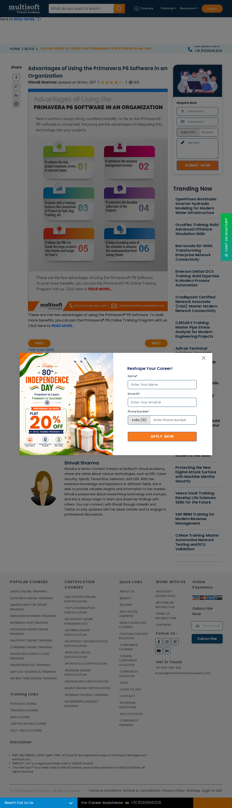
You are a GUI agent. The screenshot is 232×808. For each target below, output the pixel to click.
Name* (133, 376)
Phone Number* (138, 411)
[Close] (203, 358)
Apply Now (162, 436)
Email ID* (134, 394)
